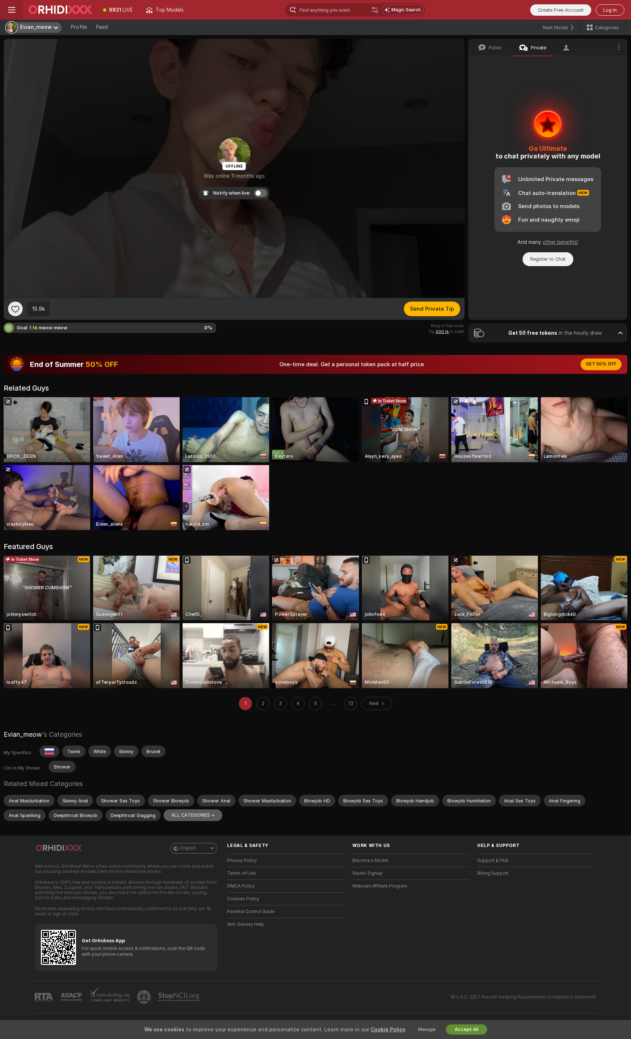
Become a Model (370, 860)
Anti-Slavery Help (245, 924)
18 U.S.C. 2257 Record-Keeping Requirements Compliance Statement (523, 997)
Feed (102, 27)
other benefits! (560, 242)
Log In (610, 10)
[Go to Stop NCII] (179, 997)
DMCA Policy (241, 886)
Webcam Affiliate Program (379, 886)
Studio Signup (367, 873)
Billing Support (492, 873)
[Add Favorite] (15, 309)
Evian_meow (23, 734)
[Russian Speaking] (49, 751)
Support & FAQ (492, 860)
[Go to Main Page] (59, 10)
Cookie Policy (388, 1029)
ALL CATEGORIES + (193, 815)
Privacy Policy (242, 860)
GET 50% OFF (601, 364)
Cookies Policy (243, 898)
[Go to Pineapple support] (144, 997)
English (188, 848)
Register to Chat (548, 259)
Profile (78, 27)
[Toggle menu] (11, 10)
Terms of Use (241, 873)
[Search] (375, 10)
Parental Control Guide (251, 911)
